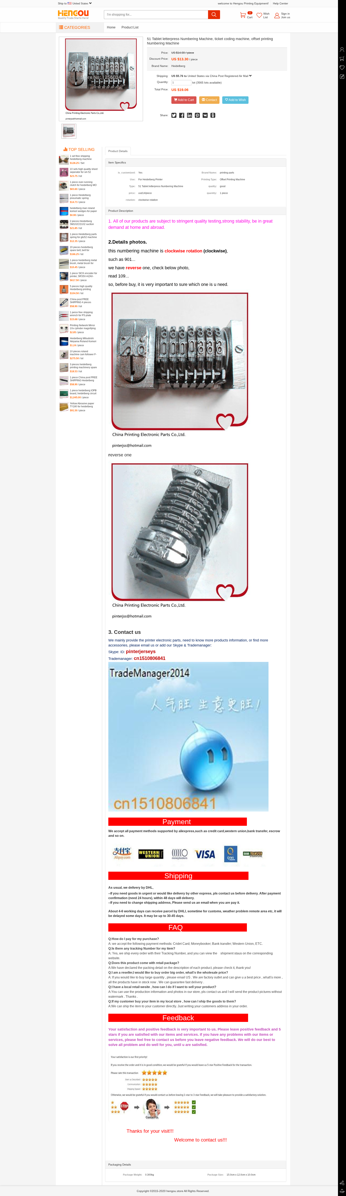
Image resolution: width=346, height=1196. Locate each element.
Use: (132, 179)
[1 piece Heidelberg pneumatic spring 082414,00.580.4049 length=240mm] (64, 199)
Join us (285, 17)
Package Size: (215, 1174)
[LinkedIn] (189, 116)
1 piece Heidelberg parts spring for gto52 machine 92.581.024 (83, 236)
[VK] (205, 116)
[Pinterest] (197, 116)
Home (111, 27)
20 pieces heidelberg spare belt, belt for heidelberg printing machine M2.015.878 (81, 249)
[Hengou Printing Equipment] (76, 14)
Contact (211, 100)
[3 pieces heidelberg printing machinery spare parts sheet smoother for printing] (64, 368)
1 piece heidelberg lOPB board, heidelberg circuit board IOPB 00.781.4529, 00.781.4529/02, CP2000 (84, 392)
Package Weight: (132, 1174)
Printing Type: (209, 179)
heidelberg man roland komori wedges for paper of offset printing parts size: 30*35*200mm (83, 210)
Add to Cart (185, 100)
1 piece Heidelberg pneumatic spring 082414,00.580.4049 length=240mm (81, 197)
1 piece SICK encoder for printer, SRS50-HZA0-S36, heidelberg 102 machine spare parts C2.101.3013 (83, 275)
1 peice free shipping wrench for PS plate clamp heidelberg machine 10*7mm (81, 314)
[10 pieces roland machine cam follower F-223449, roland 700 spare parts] (64, 355)
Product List (130, 27)
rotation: (130, 200)
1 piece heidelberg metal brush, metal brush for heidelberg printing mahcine (83, 262)
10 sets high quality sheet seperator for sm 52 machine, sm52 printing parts (84, 171)
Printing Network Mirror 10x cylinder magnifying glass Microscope (83, 327)
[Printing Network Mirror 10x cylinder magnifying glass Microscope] (64, 329)
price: (132, 193)
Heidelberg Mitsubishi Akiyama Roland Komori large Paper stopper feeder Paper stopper (83, 340)
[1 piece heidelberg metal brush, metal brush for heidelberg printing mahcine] (64, 264)
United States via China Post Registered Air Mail (218, 76)
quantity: (212, 193)
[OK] (212, 116)
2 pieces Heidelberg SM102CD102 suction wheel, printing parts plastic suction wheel (82, 223)
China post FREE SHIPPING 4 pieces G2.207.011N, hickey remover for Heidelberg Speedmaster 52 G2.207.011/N (82, 301)
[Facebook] (181, 116)
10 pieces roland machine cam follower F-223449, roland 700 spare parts (83, 353)
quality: (212, 186)
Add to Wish (237, 100)
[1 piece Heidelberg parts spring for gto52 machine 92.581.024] (64, 238)
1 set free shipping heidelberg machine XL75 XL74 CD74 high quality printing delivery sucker (82, 158)
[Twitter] (173, 116)
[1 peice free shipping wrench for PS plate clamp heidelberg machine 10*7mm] (64, 316)
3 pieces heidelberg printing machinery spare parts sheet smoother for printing (83, 366)
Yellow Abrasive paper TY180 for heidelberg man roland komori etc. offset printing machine (82, 405)
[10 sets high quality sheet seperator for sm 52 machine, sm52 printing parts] (64, 173)
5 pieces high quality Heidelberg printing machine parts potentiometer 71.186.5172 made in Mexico (81, 288)
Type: (132, 186)
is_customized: (126, 172)
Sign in (285, 13)
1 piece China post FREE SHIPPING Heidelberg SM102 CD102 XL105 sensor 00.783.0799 (83, 379)
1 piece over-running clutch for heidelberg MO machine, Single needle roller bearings (83, 184)
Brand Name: (209, 172)
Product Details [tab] (118, 151)
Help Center (280, 3)
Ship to (73, 3)
